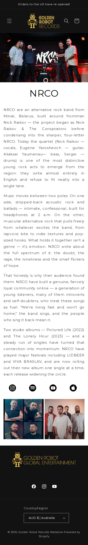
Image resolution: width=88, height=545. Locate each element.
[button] (9, 21)
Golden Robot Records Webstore (41, 532)
